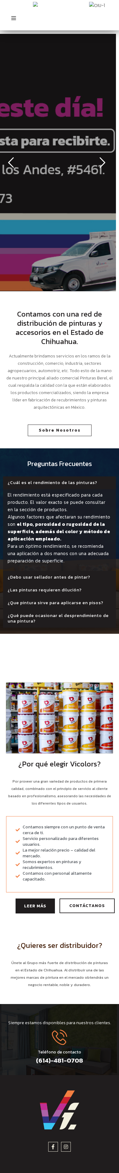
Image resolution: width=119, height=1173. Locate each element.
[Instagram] (66, 1147)
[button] (59, 482)
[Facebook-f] (53, 1147)
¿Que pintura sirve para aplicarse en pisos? (55, 603)
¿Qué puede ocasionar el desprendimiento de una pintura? (58, 618)
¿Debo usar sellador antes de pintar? (49, 577)
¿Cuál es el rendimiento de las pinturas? (52, 482)
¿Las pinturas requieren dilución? (45, 590)
